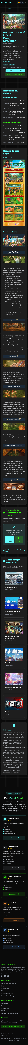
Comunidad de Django (7, 996)
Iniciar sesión (10, 541)
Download (14, 838)
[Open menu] (25, 2)
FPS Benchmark (5, 991)
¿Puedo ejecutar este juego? (14, 74)
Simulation (12, 64)
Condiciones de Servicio (20, 1038)
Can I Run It (8, 1034)
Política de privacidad (7, 1038)
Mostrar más (6, 61)
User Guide (4, 1003)
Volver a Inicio (7, 9)
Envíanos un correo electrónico (14, 1026)
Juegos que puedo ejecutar (9, 983)
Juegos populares (6, 986)
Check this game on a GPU (15, 71)
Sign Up (19, 541)
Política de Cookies (14, 1040)
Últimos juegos (5, 988)
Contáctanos (5, 1008)
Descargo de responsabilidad (10, 1013)
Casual (5, 64)
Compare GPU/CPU (7, 993)
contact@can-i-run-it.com (16, 769)
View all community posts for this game (13, 550)
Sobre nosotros (5, 1006)
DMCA (3, 1011)
